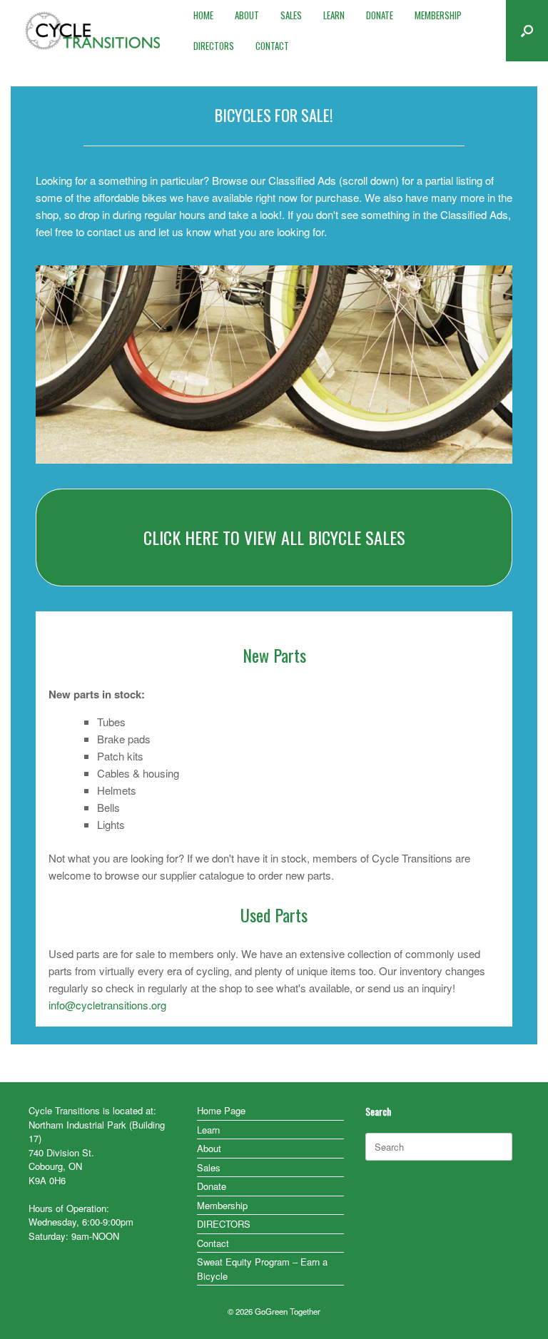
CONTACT (272, 46)
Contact (213, 1243)
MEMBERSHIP (438, 15)
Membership (222, 1205)
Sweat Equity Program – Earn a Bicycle (262, 1269)
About (209, 1148)
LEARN (334, 15)
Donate (211, 1186)
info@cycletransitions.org (107, 1004)
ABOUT (247, 15)
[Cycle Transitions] (93, 30)
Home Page (221, 1110)
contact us (111, 231)
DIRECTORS (213, 46)
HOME (203, 15)
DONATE (379, 15)
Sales (208, 1167)
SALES (291, 15)
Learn (208, 1129)
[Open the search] (527, 30)
